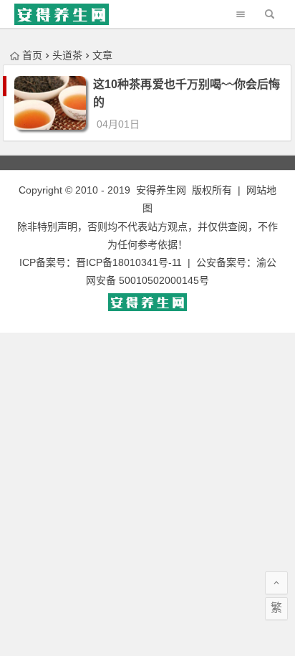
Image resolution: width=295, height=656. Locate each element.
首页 (32, 55)
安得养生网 (161, 190)
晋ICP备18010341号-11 (129, 262)
